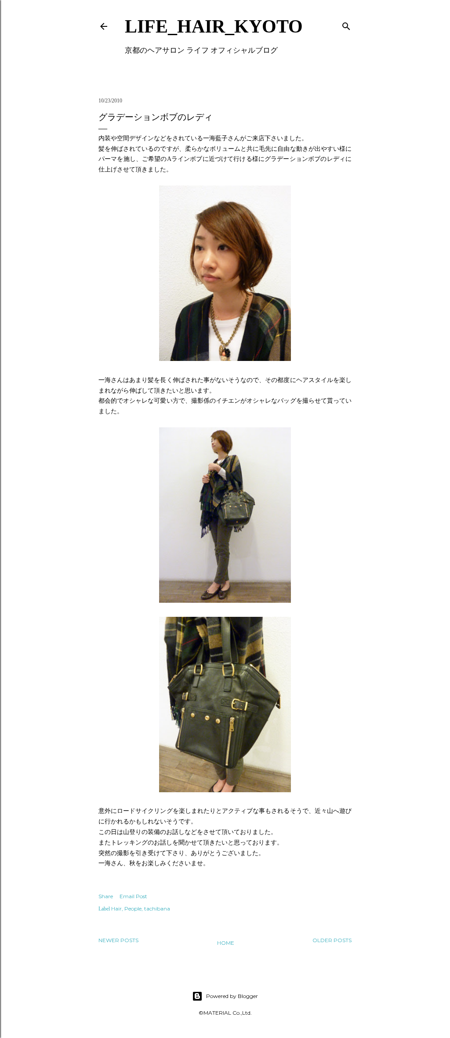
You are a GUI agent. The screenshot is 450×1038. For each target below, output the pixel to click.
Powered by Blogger (232, 996)
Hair (116, 908)
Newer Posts (118, 940)
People (133, 908)
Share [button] (105, 896)
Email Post (133, 896)
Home (225, 943)
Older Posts (332, 940)
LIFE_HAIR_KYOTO (214, 26)
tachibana (157, 908)
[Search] (346, 24)
